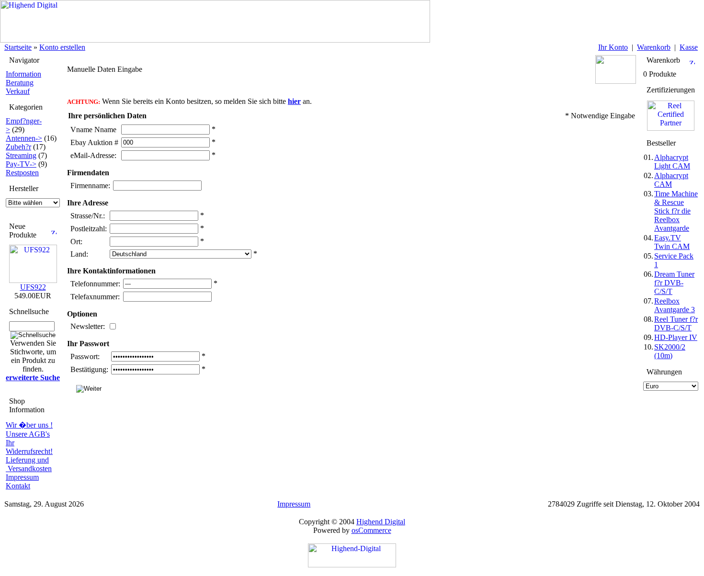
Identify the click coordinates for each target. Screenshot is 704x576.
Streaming (21, 155)
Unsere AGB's (28, 434)
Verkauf (18, 91)
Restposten (22, 173)
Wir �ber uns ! (29, 425)
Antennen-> (24, 138)
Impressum (22, 477)
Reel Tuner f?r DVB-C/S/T (676, 323)
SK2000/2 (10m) (669, 351)
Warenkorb (653, 47)
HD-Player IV (675, 337)
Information (23, 74)
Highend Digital (380, 522)
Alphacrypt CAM (671, 179)
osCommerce (371, 530)
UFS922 (33, 287)
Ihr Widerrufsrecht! (29, 447)
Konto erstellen (62, 47)
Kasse (689, 47)
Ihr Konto (613, 47)
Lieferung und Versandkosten (29, 464)
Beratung (20, 83)
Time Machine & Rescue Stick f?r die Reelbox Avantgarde (676, 211)
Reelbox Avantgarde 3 (674, 305)
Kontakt (18, 486)
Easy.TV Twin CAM (672, 242)
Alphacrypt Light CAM (672, 161)
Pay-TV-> (21, 164)
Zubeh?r (18, 147)
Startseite (18, 47)
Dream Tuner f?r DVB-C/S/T (674, 282)
